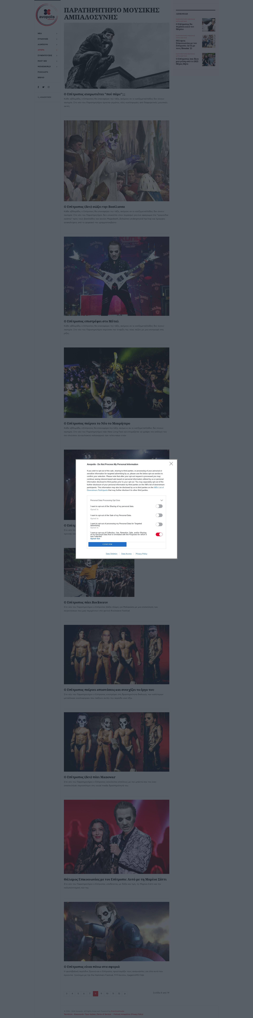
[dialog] (126, 509)
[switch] (159, 506)
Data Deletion (111, 554)
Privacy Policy (141, 554)
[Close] (172, 464)
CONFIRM (107, 544)
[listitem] (126, 500)
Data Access (126, 554)
